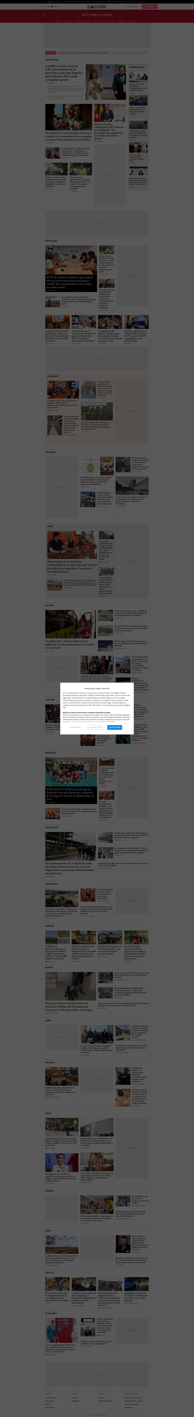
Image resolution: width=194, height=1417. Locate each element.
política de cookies (113, 705)
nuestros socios (92, 693)
